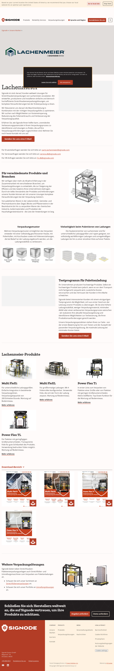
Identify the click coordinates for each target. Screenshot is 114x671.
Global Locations (33, 661)
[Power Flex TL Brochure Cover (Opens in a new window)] (19, 527)
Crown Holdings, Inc (72, 663)
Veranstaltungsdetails (85, 630)
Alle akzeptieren (65, 82)
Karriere (52, 637)
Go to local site (94, 4)
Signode (5, 30)
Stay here (107, 3)
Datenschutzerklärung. (53, 76)
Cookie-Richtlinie (101, 634)
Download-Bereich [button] (12, 466)
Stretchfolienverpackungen (17, 583)
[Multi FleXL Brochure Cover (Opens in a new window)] (57, 489)
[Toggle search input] (110, 20)
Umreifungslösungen (45, 587)
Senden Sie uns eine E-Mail (18, 139)
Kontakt (52, 642)
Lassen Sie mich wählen (49, 82)
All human (109, 663)
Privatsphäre (100, 639)
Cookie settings (101, 650)
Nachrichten (81, 634)
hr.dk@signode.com (45, 158)
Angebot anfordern (79, 614)
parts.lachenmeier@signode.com (56, 150)
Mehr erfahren (8, 405)
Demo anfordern (100, 614)
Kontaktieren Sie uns (97, 20)
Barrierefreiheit (101, 630)
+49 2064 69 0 (6, 661)
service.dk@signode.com (50, 154)
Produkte (26, 20)
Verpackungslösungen (56, 20)
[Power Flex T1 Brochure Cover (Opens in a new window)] (95, 489)
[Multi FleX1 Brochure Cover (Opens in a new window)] (19, 489)
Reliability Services (39, 20)
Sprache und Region (78, 20)
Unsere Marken (15, 30)
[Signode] (11, 20)
